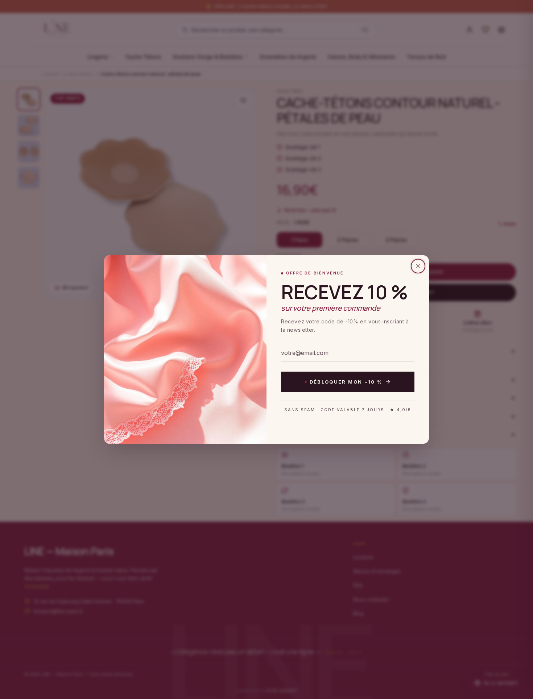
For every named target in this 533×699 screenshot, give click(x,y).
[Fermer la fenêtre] (418, 266)
